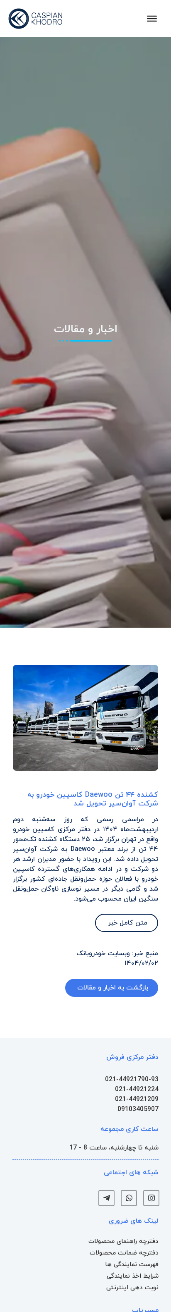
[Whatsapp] (129, 1198)
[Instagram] (151, 1198)
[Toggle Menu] (152, 19)
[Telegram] (106, 1198)
